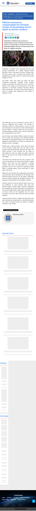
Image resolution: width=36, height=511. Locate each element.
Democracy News (18, 214)
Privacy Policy (5, 499)
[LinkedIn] (11, 37)
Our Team (15, 497)
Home (3, 497)
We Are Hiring (21, 499)
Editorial (4, 416)
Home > (5, 14)
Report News (29, 3)
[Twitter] (8, 37)
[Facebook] (6, 37)
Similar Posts (8, 233)
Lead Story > (12, 14)
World (3, 363)
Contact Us (13, 499)
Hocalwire (34, 508)
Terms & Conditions (25, 497)
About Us (9, 497)
